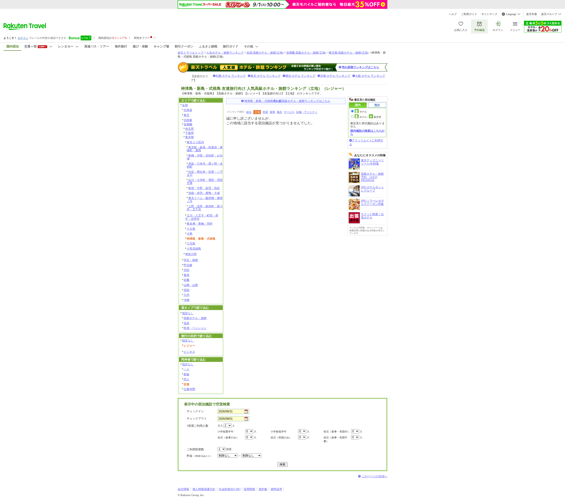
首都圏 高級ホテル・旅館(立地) (306, 52)
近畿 (186, 280)
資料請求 (276, 489)
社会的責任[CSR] (229, 489)
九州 (186, 295)
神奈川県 (191, 254)
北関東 (188, 120)
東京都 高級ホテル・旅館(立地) (349, 52)
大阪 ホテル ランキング (370, 75)
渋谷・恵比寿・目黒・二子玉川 (205, 173)
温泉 (186, 323)
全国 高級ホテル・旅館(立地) (265, 52)
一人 (186, 369)
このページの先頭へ (374, 476)
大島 (189, 233)
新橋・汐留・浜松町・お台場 (205, 157)
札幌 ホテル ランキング (231, 75)
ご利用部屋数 (195, 449)
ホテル (363, 111)
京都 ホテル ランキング (335, 75)
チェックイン (195, 411)
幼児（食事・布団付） (337, 431)
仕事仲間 (189, 389)
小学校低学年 (278, 431)
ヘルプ (453, 14)
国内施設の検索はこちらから (367, 132)
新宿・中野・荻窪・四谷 (204, 188)
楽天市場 (531, 14)
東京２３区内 (195, 142)
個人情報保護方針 (203, 489)
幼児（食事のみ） (228, 437)
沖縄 (186, 300)
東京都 (189, 137)
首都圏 (188, 124)
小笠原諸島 (194, 248)
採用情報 (249, 489)
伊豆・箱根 (191, 260)
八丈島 (191, 228)
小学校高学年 (226, 431)
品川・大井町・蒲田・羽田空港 (205, 181)
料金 (199, 455)
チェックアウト (197, 418)
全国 (185, 105)
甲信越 (188, 265)
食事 (272, 112)
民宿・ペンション (195, 328)
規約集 (263, 489)
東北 (186, 115)
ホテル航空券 (370, 117)
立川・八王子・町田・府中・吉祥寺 (201, 217)
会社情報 (183, 489)
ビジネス (189, 351)
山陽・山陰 (191, 285)
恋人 (186, 379)
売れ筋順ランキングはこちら (360, 67)
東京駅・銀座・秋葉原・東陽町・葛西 (205, 149)
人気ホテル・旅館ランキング (225, 52)
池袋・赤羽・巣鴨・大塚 (204, 193)
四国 (186, 290)
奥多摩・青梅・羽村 (200, 223)
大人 (220, 425)
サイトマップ (489, 14)
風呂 (279, 112)
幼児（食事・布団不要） (335, 439)
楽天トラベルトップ (190, 52)
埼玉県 (189, 128)
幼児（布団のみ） (281, 437)
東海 (186, 275)
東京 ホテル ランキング (265, 75)
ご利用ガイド (469, 14)
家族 (186, 374)
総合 (249, 112)
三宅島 (191, 243)
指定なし (188, 313)
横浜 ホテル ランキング (300, 75)
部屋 (265, 112)
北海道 (188, 110)
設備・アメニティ (306, 112)
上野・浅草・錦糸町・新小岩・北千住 (205, 208)
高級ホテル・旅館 (195, 318)
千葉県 (189, 133)
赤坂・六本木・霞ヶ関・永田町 (205, 165)
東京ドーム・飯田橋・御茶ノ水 (205, 199)
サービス (289, 112)
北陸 (186, 270)
